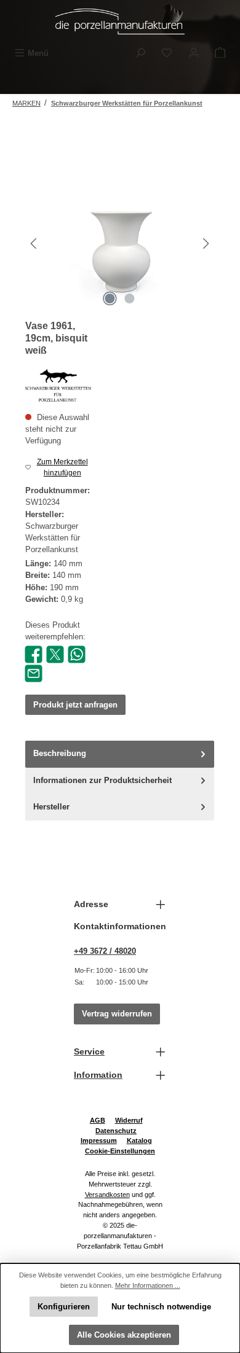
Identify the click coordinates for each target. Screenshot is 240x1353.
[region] (120, 243)
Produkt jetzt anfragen (75, 704)
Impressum (99, 1140)
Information (98, 1075)
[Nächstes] (205, 243)
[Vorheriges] (34, 243)
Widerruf (129, 1120)
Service (89, 1051)
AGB (97, 1120)
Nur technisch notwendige (161, 1306)
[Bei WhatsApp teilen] (76, 653)
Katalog (139, 1140)
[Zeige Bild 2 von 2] (130, 298)
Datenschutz (116, 1130)
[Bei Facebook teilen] (33, 653)
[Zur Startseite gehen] (120, 21)
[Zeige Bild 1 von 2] (110, 298)
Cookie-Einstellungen (120, 1151)
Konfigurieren (64, 1306)
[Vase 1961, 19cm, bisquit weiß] (119, 243)
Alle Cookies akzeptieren (124, 1334)
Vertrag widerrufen (117, 1013)
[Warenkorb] (220, 53)
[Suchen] (140, 53)
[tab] (119, 754)
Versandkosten (107, 1194)
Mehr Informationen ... (147, 1285)
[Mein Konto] (193, 53)
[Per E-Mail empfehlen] (33, 672)
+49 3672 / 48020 (105, 951)
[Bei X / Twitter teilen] (55, 653)
